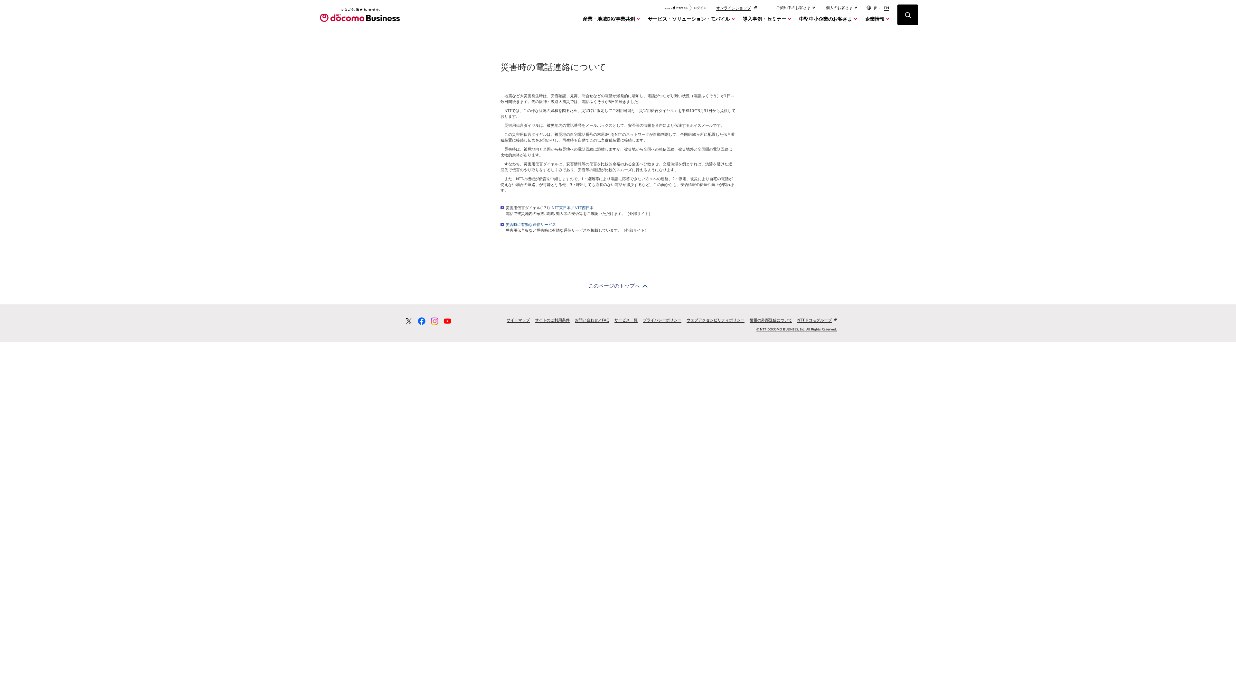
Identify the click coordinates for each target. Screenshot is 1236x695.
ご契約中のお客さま (794, 7)
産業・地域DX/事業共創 (609, 18)
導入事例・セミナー (764, 18)
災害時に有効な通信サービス (531, 224)
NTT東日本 (561, 207)
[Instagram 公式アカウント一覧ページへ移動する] (434, 321)
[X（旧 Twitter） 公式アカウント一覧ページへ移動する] (409, 321)
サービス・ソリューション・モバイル (689, 18)
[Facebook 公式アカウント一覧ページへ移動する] (422, 321)
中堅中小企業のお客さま (825, 18)
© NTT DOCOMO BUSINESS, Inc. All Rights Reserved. (796, 329)
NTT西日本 (584, 207)
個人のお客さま (840, 7)
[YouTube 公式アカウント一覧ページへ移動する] (447, 321)
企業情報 (875, 18)
